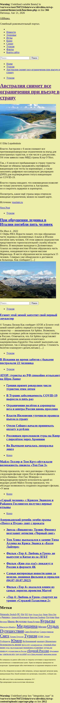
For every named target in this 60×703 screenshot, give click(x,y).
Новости (11, 32)
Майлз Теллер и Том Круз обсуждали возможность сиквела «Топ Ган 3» (26, 463)
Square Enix (37, 614)
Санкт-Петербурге (31, 632)
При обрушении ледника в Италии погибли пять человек (26, 222)
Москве (42, 626)
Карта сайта (12, 52)
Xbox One (52, 614)
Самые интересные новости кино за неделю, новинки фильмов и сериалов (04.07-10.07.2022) (32, 577)
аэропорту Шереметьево (46, 641)
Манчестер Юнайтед (8, 627)
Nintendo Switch (8, 614)
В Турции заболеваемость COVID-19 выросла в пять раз (31, 397)
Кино (9, 40)
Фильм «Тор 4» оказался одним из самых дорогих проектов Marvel (30, 588)
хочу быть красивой (35, 654)
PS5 (26, 614)
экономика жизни (50, 654)
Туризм (10, 46)
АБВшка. (5, 18)
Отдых (53, 626)
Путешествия (12, 631)
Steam (45, 614)
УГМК (40, 636)
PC (18, 614)
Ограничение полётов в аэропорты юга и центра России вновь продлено (32, 407)
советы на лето (9, 654)
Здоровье (11, 35)
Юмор (16, 640)
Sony (31, 614)
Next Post (5, 207)
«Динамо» (5, 617)
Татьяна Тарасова (17, 637)
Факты (10, 49)
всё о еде (26, 645)
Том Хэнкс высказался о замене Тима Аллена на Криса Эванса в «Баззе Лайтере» (32, 543)
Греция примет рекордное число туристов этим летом (28, 387)
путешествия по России (17, 651)
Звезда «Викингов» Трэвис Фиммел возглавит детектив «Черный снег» (31, 531)
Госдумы (50, 617)
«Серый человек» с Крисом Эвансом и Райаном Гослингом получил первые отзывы (26, 503)
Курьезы (47, 621)
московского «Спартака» (33, 648)
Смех (4, 636)
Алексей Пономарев (20, 617)
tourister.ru (17, 202)
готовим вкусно (36, 645)
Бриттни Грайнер (37, 617)
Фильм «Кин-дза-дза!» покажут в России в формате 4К (29, 565)
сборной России (38, 650)
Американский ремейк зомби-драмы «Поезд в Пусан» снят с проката (25, 521)
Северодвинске (47, 632)
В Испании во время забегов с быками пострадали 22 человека (27, 361)
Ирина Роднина (33, 622)
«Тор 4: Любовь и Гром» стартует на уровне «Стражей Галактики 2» (31, 598)
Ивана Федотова (17, 621)
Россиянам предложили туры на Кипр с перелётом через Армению (33, 437)
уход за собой (21, 654)
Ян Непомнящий (29, 641)
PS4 (22, 614)
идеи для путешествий (14, 648)
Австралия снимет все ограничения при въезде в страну (30, 91)
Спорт (9, 43)
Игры (9, 37)
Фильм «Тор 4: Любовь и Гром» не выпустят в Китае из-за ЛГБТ (30, 555)
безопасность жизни (10, 644)
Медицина (27, 626)
